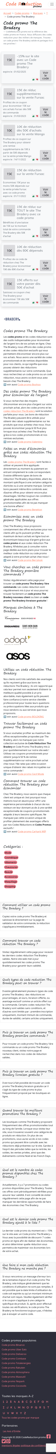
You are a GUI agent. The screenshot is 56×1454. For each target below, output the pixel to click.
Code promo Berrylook (30, 560)
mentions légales (11, 1445)
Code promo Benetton (30, 509)
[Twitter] (4, 1442)
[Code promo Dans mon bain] (29, 626)
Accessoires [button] (11, 876)
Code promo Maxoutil (13, 1376)
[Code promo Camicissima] (12, 618)
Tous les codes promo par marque (20, 1417)
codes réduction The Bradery (19, 411)
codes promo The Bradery (22, 461)
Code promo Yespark (13, 1381)
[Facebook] (49, 1437)
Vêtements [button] (11, 862)
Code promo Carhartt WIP (32, 831)
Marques (38, 13)
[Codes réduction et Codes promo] (24, 4)
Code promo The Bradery (20, 16)
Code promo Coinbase (14, 1358)
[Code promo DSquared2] (12, 626)
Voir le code (45, 75)
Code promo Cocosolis (14, 1385)
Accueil (7, 13)
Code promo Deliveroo (14, 1354)
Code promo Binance (13, 1345)
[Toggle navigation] (52, 4)
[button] (33, 79)
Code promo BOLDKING (31, 716)
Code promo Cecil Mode (31, 774)
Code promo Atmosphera (15, 1372)
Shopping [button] (10, 886)
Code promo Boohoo (29, 384)
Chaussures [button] (11, 867)
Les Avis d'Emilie (11, 1431)
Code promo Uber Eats (14, 1349)
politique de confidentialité (35, 1445)
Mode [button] (8, 852)
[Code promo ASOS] (17, 656)
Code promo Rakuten (13, 1367)
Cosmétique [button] (11, 857)
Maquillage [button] (11, 881)
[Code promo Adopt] (17, 639)
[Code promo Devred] (28, 618)
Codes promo (22, 13)
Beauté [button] (8, 872)
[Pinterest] (8, 1442)
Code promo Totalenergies (16, 1363)
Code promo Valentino (30, 441)
